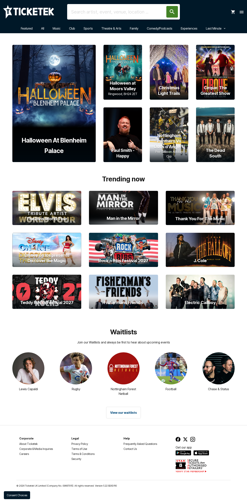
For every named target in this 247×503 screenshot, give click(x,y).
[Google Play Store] (183, 452)
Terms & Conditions (83, 453)
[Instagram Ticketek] (192, 439)
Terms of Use (79, 448)
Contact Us (130, 448)
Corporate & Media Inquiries (36, 448)
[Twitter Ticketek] (185, 439)
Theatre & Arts (111, 28)
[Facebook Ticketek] (178, 439)
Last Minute (214, 28)
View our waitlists (123, 413)
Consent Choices (17, 495)
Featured (27, 28)
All (42, 28)
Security (76, 459)
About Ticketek (28, 443)
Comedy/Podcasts (159, 28)
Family (134, 28)
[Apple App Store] (201, 452)
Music (57, 28)
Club (72, 28)
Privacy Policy (79, 443)
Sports (88, 28)
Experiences (189, 28)
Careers (24, 453)
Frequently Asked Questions (140, 443)
